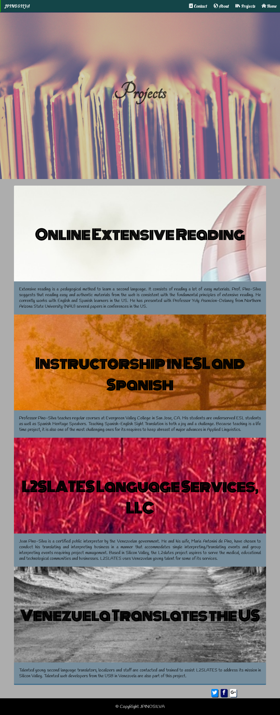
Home (271, 6)
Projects (247, 6)
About (223, 6)
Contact (200, 6)
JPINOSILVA (17, 6)
